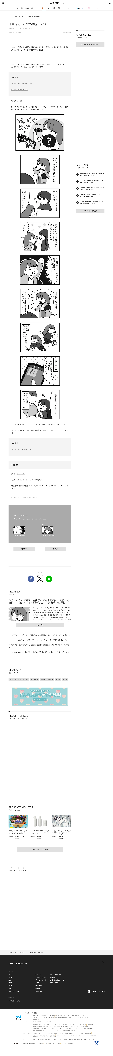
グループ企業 (63, 1043)
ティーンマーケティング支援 (79, 1024)
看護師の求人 (59, 1035)
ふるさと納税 (51, 1028)
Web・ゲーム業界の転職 (44, 1033)
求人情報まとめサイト (38, 1024)
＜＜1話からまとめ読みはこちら (21, 83)
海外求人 (77, 1015)
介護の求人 (35, 1036)
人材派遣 (35, 1033)
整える (27, 8)
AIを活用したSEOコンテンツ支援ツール (52, 1030)
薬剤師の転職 (52, 1035)
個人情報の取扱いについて (57, 980)
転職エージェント (69, 1033)
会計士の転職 (88, 1033)
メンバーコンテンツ (68, 8)
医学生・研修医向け (60, 1015)
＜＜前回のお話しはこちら (19, 90)
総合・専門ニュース (48, 1024)
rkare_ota (21, 474)
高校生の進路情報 (37, 1022)
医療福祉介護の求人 (37, 1019)
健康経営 (60, 1039)
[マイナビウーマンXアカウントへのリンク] (100, 991)
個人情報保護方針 (71, 1043)
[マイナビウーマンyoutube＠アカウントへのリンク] (103, 991)
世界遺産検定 (66, 1026)
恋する (38, 8)
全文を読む (40, 625)
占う (49, 8)
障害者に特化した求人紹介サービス (63, 1017)
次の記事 (55, 549)
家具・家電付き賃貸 (37, 1030)
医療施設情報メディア (77, 1028)
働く (22, 8)
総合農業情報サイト (75, 1026)
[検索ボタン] (109, 3)
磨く (32, 8)
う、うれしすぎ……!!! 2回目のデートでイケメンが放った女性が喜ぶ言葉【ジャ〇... (39, 640)
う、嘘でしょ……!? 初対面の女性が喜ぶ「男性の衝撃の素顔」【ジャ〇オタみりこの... (40, 652)
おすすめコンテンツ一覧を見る (90, 44)
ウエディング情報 (58, 1026)
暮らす (44, 8)
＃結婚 (43, 679)
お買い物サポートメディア (90, 1028)
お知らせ (37, 983)
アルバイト (35, 1017)
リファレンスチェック (89, 1039)
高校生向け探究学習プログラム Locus (51, 1022)
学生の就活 (35, 1015)
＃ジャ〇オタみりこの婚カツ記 (20, 29)
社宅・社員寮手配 (78, 1039)
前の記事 (24, 549)
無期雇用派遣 (93, 1035)
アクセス (46, 1043)
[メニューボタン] (3, 3)
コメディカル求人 (68, 1035)
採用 (59, 1043)
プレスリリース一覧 (40, 980)
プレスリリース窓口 (40, 977)
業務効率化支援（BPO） (46, 1039)
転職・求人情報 (70, 1015)
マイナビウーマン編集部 (15, 33)
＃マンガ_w (34, 679)
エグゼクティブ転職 (79, 1033)
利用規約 (52, 977)
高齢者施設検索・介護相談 (69, 1030)
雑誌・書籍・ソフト (47, 1026)
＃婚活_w (50, 679)
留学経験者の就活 (43, 1015)
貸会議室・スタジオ (68, 1039)
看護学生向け (52, 1015)
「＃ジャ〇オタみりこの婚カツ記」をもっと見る (28, 519)
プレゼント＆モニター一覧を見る (40, 850)
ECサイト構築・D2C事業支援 (39, 1028)
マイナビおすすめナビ (14, 1001)
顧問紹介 (45, 1035)
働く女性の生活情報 (37, 1026)
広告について (38, 974)
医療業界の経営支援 (43, 1036)
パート (40, 1017)
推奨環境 (37, 988)
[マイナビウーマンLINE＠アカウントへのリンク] (94, 991)
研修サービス (36, 1039)
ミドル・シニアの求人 (49, 1017)
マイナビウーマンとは (56, 974)
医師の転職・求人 (77, 1035)
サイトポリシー (39, 985)
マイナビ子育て (84, 1026)
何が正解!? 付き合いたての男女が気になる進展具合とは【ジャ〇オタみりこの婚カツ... (40, 635)
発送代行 (55, 1039)
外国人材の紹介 (53, 1036)
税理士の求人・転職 (37, 1035)
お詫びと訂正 (38, 991)
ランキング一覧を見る (90, 211)
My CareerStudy (59, 1028)
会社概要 (41, 1043)
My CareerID (68, 1028)
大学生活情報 (90, 1024)
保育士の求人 (86, 1035)
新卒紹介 (62, 1033)
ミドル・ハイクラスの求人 (87, 1015)
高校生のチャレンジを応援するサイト (63, 1024)
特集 (59, 8)
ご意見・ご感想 (54, 983)
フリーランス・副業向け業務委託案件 (81, 1017)
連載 (54, 8)
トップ (16, 8)
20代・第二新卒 (54, 1033)
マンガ (22, 16)
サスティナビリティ (52, 1043)
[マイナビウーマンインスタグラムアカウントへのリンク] (89, 991)
